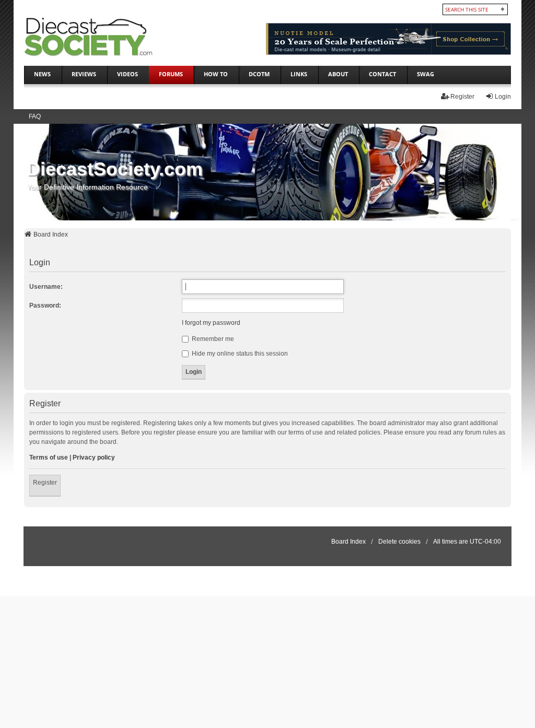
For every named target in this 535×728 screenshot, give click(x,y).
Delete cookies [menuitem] (399, 541)
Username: (46, 286)
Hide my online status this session (239, 353)
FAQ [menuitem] (35, 116)
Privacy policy (94, 457)
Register (45, 482)
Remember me (212, 339)
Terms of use (48, 457)
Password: (45, 305)
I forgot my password (211, 322)
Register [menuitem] (462, 96)
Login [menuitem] (503, 96)
